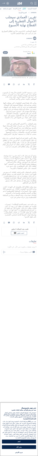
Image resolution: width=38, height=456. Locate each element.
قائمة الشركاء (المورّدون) (29, 418)
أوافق (19, 441)
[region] (19, 429)
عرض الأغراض (19, 452)
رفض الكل (19, 447)
